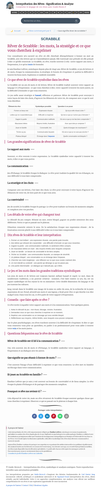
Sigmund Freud (63, 477)
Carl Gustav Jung (88, 474)
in (47, 416)
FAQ (31, 485)
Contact (25, 485)
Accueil (14, 12)
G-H (41, 12)
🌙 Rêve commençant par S (38, 31)
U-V (81, 12)
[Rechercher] (76, 21)
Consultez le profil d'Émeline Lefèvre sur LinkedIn (25, 453)
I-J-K (46, 12)
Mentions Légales (41, 485)
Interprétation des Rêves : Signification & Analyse (44, 3)
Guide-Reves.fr (39, 474)
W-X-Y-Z (87, 12)
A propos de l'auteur (13, 485)
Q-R (69, 12)
